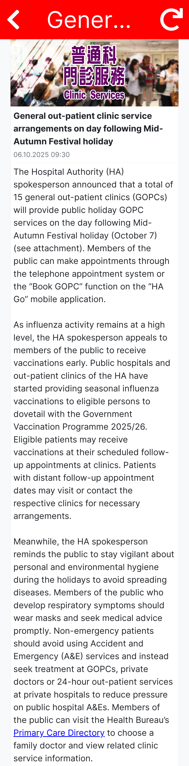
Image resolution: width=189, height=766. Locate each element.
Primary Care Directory (59, 732)
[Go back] (13, 19)
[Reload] (171, 19)
